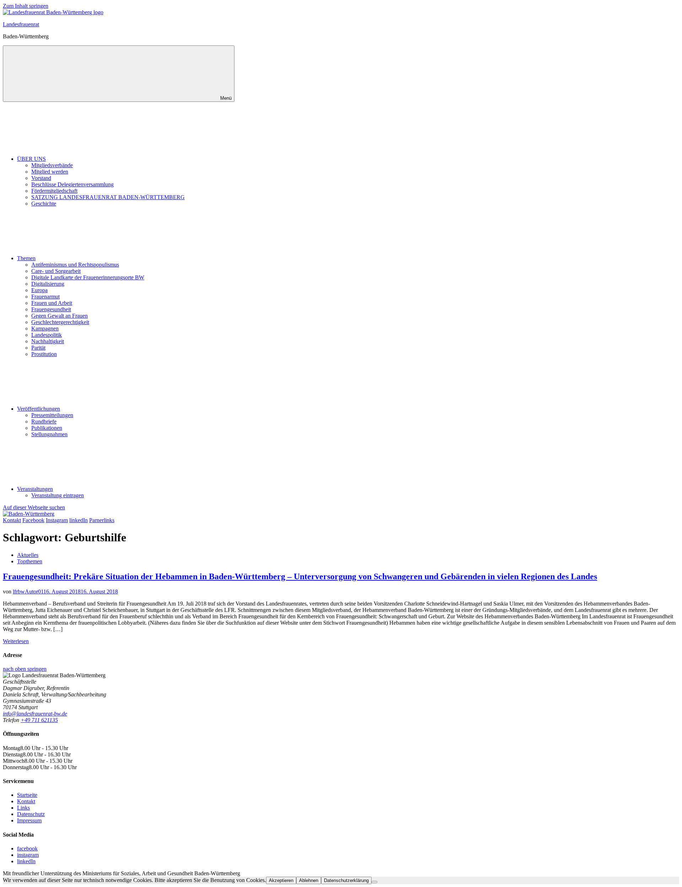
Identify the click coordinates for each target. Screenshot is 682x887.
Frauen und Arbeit (51, 303)
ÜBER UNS (31, 159)
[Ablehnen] (374, 882)
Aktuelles (27, 555)
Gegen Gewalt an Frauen (59, 316)
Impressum (29, 820)
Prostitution (44, 354)
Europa (39, 290)
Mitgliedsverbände (52, 165)
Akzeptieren (281, 880)
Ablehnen (308, 880)
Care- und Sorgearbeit (56, 271)
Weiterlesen (16, 641)
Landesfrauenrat (21, 24)
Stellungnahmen (49, 434)
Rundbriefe (43, 421)
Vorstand (41, 178)
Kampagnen (45, 328)
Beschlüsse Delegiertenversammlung (72, 184)
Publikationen (46, 428)
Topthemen (29, 561)
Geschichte (43, 204)
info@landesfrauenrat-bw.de (35, 714)
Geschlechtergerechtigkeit (60, 322)
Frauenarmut (45, 297)
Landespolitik (46, 335)
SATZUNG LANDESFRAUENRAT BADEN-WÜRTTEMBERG (108, 197)
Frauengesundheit (51, 309)
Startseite (27, 795)
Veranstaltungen (35, 489)
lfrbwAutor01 (28, 591)
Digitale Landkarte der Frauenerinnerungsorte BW (87, 277)
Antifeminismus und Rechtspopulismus (75, 265)
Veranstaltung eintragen (57, 495)
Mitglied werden (49, 172)
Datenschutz (31, 814)
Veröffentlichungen (38, 409)
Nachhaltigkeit (47, 341)
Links (23, 808)
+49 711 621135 (39, 720)
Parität (38, 348)
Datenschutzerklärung (346, 880)
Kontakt (26, 801)
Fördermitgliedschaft (54, 191)
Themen (26, 258)
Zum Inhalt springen (25, 6)
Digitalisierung (47, 284)
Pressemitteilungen (52, 415)
